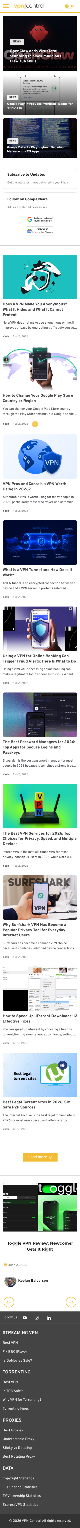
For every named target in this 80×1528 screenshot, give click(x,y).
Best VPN (10, 1343)
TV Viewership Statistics (22, 1496)
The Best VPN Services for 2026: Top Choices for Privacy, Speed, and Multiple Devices (40, 839)
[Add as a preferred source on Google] (40, 219)
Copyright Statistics (18, 1478)
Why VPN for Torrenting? (22, 1400)
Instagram (37, 1318)
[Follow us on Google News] (40, 231)
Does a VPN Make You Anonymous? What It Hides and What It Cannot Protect (35, 310)
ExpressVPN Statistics (20, 1505)
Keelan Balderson (33, 1281)
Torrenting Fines (16, 1409)
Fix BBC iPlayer (15, 1352)
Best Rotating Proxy (19, 1456)
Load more (38, 1157)
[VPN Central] (29, 6)
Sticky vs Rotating (17, 1448)
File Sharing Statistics (20, 1487)
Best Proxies (13, 1430)
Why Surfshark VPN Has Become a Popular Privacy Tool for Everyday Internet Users (34, 930)
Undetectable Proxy (18, 1439)
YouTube (25, 1318)
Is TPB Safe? (13, 1391)
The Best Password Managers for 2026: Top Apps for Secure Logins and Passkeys (39, 747)
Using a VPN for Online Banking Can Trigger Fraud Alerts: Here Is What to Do (39, 659)
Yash (6, 336)
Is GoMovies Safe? (17, 1361)
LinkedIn (49, 1318)
